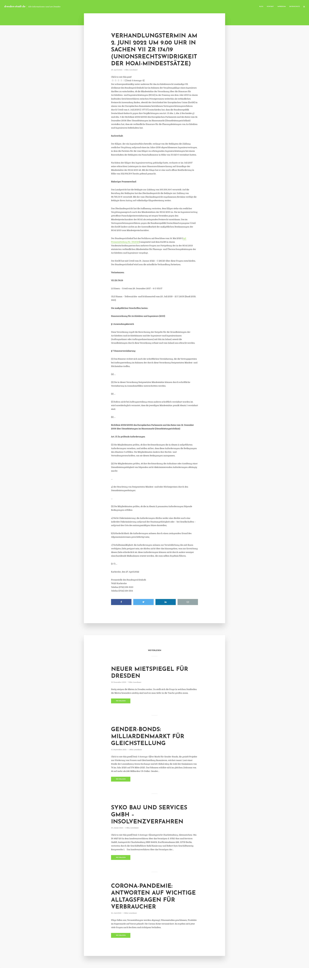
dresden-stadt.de (14, 6)
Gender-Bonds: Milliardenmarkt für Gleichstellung (147, 736)
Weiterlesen (121, 701)
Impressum (281, 6)
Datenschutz (294, 6)
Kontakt (270, 6)
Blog (261, 6)
